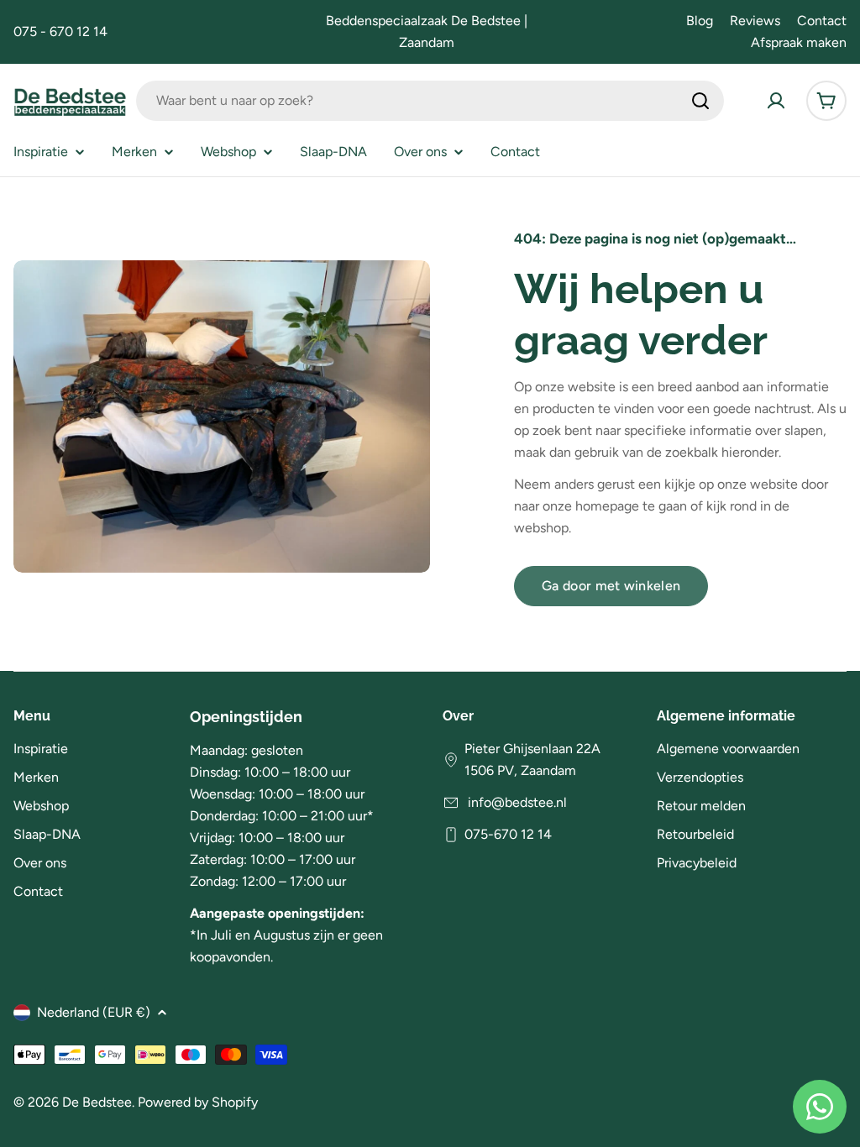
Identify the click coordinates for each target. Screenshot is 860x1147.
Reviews (755, 21)
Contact (822, 21)
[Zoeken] (700, 101)
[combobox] (430, 101)
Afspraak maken (799, 42)
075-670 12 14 (508, 834)
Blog (699, 21)
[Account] (776, 101)
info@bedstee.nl (515, 802)
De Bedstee (97, 1102)
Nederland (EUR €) (93, 1012)
